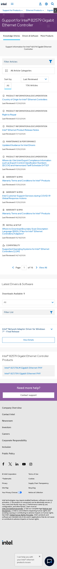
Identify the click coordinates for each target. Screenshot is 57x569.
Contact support (28, 395)
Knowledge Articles (11, 36)
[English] (46, 4)
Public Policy (8, 453)
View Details (28, 340)
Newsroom (7, 420)
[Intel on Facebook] (3, 464)
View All (43, 267)
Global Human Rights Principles (21, 515)
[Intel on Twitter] (10, 464)
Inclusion (6, 447)
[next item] (55, 10)
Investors (6, 427)
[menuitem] (34, 10)
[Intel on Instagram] (30, 464)
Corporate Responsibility (14, 440)
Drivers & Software (30, 36)
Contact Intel (8, 414)
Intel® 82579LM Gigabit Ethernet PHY (23, 367)
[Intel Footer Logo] (7, 542)
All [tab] (8, 85)
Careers (6, 434)
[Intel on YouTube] (24, 464)
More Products (47, 36)
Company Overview (12, 407)
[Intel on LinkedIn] (17, 464)
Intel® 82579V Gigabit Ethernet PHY (23, 373)
